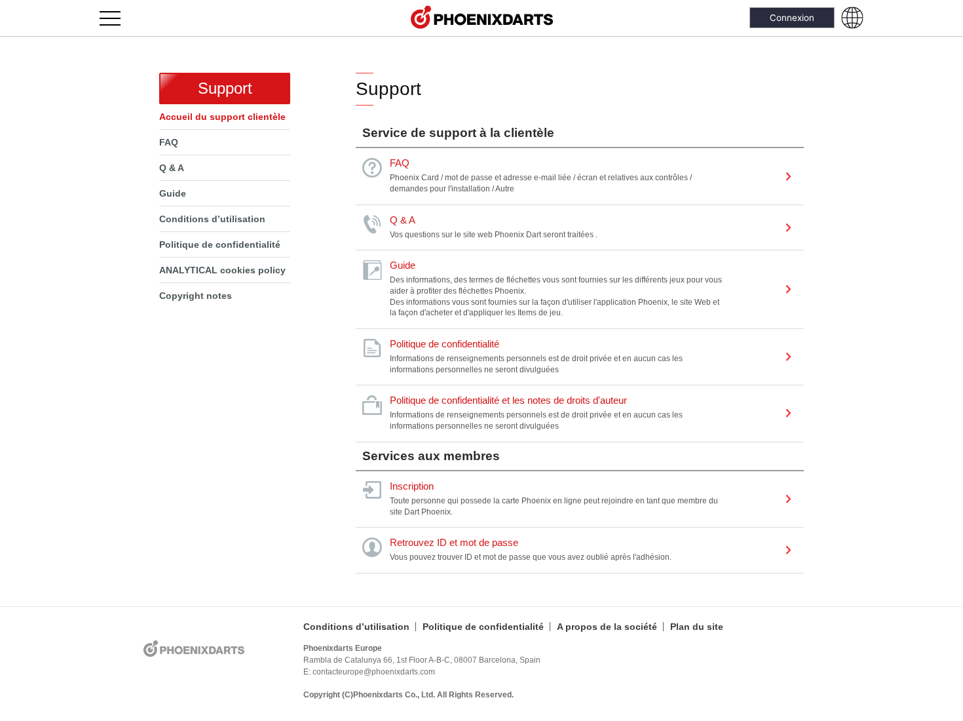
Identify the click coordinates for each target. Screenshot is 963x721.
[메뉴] (118, 18)
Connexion (792, 17)
